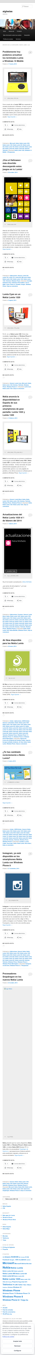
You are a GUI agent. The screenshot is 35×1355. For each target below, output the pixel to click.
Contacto (19, 31)
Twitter (20, 1285)
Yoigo (4, 1240)
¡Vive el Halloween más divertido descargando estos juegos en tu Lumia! (12, 165)
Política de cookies (8, 39)
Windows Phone (15, 281)
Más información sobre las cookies (12, 35)
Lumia (8, 284)
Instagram (28, 964)
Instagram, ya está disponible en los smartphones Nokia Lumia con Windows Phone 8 (13, 859)
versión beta (6, 965)
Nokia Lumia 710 (19, 621)
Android (14, 1256)
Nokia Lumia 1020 (24, 143)
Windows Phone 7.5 (23, 735)
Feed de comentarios (9, 1312)
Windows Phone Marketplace (11, 964)
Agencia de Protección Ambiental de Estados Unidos (14, 739)
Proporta (5, 1249)
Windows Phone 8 (17, 503)
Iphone (23, 1260)
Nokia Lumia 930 (19, 148)
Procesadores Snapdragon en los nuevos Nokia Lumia (13, 976)
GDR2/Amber (25, 721)
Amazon (8, 1257)
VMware (29, 1285)
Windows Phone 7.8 (8, 737)
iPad (20, 1260)
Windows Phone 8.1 (12, 387)
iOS (16, 1259)
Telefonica (6, 1238)
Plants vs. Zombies (15, 284)
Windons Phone (7, 1217)
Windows (10, 1287)
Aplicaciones (13, 275)
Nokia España (7, 1206)
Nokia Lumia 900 (9, 625)
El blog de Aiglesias (9, 1247)
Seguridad (21, 1282)
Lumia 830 (18, 277)
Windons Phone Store (9, 1219)
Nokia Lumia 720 (9, 147)
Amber (12, 721)
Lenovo (28, 1260)
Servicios (18, 39)
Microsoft (12, 143)
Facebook (6, 1260)
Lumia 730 (5, 277)
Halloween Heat (7, 282)
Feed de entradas (8, 1310)
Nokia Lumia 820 (19, 147)
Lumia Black (18, 499)
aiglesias (7, 11)
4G (3, 1257)
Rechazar (17, 1346)
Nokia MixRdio (14, 630)
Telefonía (5, 150)
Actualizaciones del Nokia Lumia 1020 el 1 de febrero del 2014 (13, 517)
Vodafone (5, 1287)
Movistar (5, 1236)
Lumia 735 (12, 277)
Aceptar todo (17, 1341)
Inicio (4, 31)
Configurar (17, 1350)
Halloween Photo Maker (18, 282)
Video (24, 1285)
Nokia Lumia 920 (19, 625)
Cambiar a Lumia (24, 841)
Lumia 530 (25, 275)
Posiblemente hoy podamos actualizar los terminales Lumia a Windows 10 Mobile (13, 56)
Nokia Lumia (20, 843)
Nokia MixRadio (27, 582)
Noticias (27, 148)
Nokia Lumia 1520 (15, 501)
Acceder (5, 1308)
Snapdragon (6, 1190)
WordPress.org (7, 1314)
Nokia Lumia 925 (9, 148)
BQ (19, 1257)
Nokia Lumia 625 (13, 728)
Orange (10, 1282)
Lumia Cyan (18, 383)
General (20, 275)
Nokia (17, 143)
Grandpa (29, 281)
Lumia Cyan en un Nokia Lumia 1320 (12, 296)
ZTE (4, 1208)
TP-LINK (15, 1285)
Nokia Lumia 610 (9, 620)
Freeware (20, 614)
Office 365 (5, 1282)
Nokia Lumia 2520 (18, 618)
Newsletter (27, 35)
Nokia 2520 (21, 1187)
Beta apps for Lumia (9, 1215)
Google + (12, 1260)
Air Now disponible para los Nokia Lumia (13, 642)
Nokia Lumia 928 (9, 627)
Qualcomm (27, 1189)
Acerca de (11, 31)
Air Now (21, 742)
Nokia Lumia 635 (9, 621)
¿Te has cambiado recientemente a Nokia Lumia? (14, 754)
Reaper (23, 284)
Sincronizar (28, 843)
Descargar (10, 843)
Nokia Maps (6, 1229)
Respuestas (11, 152)
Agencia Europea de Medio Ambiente (16, 741)
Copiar (4, 843)
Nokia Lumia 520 (17, 145)
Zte (27, 1300)
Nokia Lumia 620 (19, 620)
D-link (27, 1257)
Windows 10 (17, 1287)
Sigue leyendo (12, 117)
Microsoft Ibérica (20, 1263)
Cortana (23, 1257)
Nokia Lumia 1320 (8, 145)
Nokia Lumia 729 (9, 623)
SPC (26, 1282)
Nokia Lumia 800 (19, 623)
